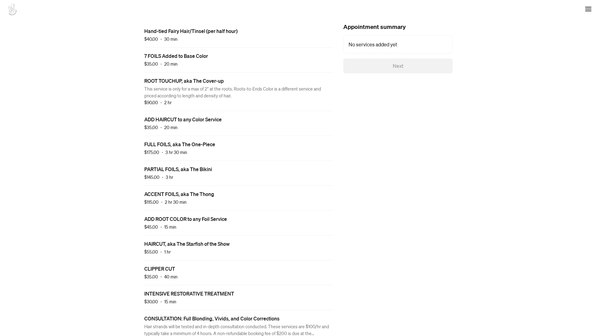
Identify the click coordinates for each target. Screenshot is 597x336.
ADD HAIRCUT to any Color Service (183, 119)
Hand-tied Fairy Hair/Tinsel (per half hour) (191, 31)
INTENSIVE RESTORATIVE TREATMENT (189, 293)
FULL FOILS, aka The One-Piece (179, 144)
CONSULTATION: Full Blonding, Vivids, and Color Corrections (212, 318)
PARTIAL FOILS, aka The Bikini (178, 169)
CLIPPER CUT (159, 268)
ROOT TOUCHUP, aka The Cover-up (184, 80)
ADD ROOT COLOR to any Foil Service (185, 219)
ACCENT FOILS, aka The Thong (179, 194)
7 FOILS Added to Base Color (176, 56)
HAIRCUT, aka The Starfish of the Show (187, 243)
